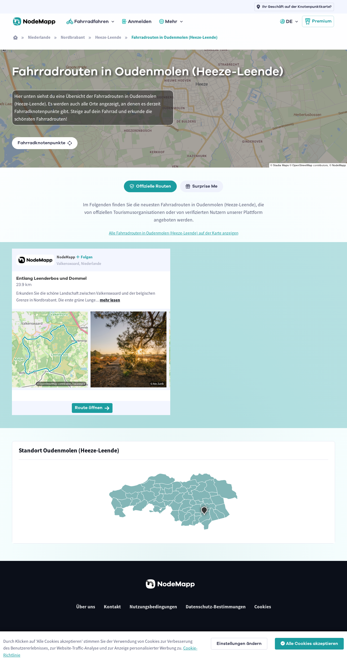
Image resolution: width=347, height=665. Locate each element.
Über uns (85, 607)
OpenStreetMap (302, 165)
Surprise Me (204, 186)
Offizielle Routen (153, 186)
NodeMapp (339, 165)
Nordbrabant (73, 37)
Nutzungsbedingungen (153, 607)
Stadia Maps (281, 165)
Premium (322, 21)
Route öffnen (88, 408)
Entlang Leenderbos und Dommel (51, 278)
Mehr (171, 21)
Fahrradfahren (91, 21)
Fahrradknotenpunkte (41, 143)
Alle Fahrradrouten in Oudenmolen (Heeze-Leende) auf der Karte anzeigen (173, 233)
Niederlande (39, 37)
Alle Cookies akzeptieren (312, 644)
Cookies (262, 607)
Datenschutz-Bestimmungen (216, 607)
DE (289, 21)
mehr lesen (110, 300)
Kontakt (112, 607)
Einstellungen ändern (239, 644)
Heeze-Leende (108, 37)
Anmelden (140, 21)
